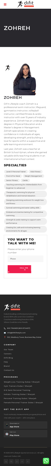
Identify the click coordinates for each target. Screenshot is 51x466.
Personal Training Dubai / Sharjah (20, 398)
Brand (7, 366)
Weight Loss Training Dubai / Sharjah (22, 382)
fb (11, 461)
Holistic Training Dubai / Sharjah (19, 394)
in (22, 461)
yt (17, 461)
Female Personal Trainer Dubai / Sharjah (23, 403)
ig (6, 461)
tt (27, 461)
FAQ (6, 362)
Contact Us (9, 370)
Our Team (8, 350)
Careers (8, 354)
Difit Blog (8, 358)
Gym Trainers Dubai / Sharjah (18, 386)
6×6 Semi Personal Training (17, 390)
